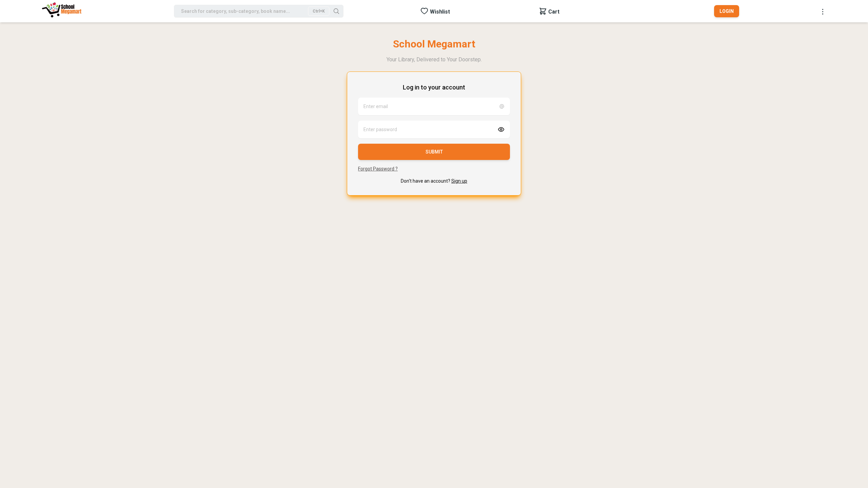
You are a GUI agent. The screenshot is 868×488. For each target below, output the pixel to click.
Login (726, 11)
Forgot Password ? (378, 168)
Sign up (459, 181)
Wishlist (440, 11)
